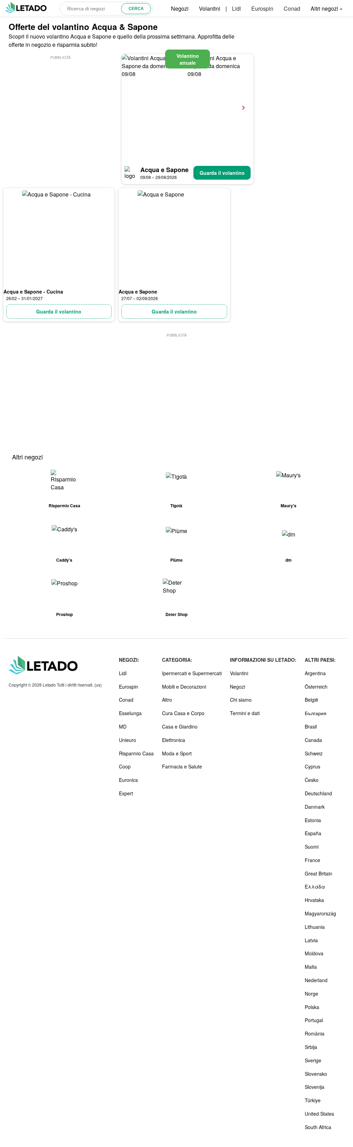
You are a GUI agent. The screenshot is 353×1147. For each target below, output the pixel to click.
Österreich (316, 686)
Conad (292, 8)
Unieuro (127, 739)
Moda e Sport (177, 753)
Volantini (209, 8)
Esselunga (130, 713)
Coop (125, 766)
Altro (167, 699)
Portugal (314, 1020)
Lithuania (315, 926)
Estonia (313, 820)
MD (123, 726)
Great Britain (318, 873)
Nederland (316, 980)
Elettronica (173, 739)
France (312, 860)
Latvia (311, 940)
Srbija (311, 1046)
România (314, 1033)
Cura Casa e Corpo (183, 713)
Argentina (315, 673)
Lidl (236, 8)
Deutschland (318, 793)
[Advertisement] (60, 104)
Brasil (311, 726)
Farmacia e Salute (182, 766)
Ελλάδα (315, 886)
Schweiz (314, 753)
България (315, 713)
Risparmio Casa (136, 753)
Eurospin (262, 8)
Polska (312, 1006)
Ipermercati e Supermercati (192, 673)
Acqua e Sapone (164, 169)
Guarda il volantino (222, 172)
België (311, 699)
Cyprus (312, 766)
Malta (311, 966)
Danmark (315, 806)
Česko (312, 779)
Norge (311, 993)
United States (319, 1113)
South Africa (318, 1127)
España (313, 833)
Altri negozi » (327, 8)
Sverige (313, 1060)
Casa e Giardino (180, 726)
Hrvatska (314, 899)
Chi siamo (241, 699)
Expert (126, 793)
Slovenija (314, 1086)
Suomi (312, 846)
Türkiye (313, 1100)
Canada (313, 739)
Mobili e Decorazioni (184, 686)
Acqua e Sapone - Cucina (33, 291)
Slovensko (316, 1073)
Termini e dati (245, 713)
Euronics (128, 779)
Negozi (180, 8)
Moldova (314, 953)
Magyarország (320, 913)
